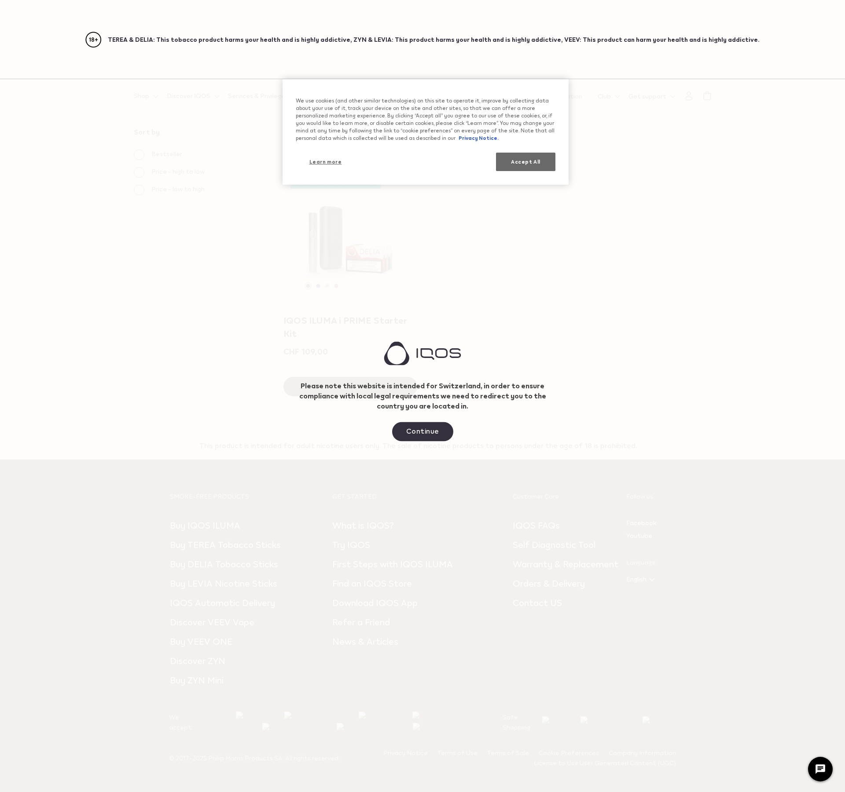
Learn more (325, 161)
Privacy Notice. (478, 138)
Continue (422, 430)
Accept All (525, 161)
